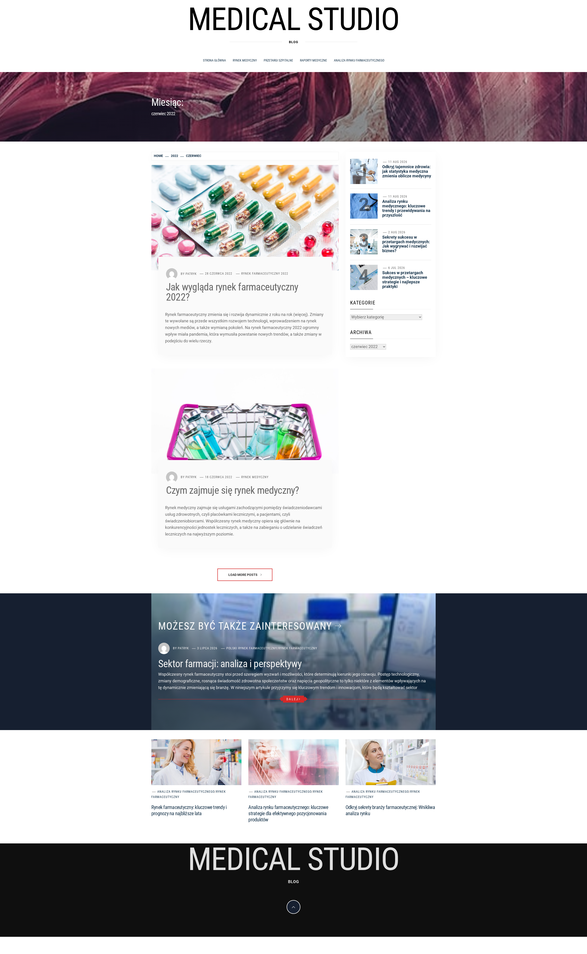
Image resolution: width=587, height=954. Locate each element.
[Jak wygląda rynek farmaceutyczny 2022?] (245, 217)
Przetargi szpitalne (278, 60)
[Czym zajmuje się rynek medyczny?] (245, 420)
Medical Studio (293, 19)
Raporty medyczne (313, 60)
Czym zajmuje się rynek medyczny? (232, 490)
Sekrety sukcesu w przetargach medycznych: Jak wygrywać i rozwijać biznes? (406, 244)
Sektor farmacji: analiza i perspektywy (230, 664)
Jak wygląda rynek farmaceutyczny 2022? (232, 292)
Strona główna (214, 60)
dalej (292, 699)
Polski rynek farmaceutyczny (251, 648)
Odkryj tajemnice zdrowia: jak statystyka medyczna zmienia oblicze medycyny (406, 171)
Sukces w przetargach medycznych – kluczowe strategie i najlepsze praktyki (404, 279)
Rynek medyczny (245, 60)
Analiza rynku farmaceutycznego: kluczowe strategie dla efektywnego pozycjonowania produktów (288, 813)
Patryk (191, 273)
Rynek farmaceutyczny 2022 (264, 273)
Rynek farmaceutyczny (297, 648)
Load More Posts (243, 575)
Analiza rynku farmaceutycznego (359, 60)
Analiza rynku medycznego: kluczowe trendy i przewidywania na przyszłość (406, 208)
